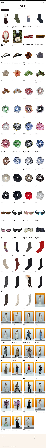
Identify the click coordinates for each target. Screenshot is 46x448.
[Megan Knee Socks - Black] (40, 282)
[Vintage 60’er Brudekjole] (28, 422)
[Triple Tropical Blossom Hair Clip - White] (17, 91)
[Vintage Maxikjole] (6, 369)
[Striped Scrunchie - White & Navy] (17, 160)
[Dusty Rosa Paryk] (6, 36)
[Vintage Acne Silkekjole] (28, 369)
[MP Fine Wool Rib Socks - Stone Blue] (28, 18)
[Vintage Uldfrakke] (17, 387)
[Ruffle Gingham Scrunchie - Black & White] (40, 109)
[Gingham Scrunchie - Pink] (40, 126)
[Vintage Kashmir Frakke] (17, 351)
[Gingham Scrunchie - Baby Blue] (28, 126)
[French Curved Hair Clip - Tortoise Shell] (17, 55)
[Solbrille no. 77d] (28, 212)
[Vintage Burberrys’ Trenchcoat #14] (40, 387)
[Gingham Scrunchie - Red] (6, 143)
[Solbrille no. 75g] (17, 229)
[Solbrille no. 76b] (6, 212)
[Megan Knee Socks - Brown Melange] (6, 300)
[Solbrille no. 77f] (17, 212)
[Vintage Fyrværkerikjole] (17, 369)
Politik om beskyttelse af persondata (7, 446)
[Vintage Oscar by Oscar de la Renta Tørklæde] (6, 404)
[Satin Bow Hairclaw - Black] (40, 229)
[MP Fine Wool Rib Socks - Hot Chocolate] (17, 264)
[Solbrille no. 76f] (6, 229)
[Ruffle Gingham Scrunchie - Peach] (40, 91)
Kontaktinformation (14, 446)
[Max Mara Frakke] (6, 351)
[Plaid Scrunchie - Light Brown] (28, 178)
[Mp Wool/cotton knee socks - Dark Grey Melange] (6, 282)
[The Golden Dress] (40, 351)
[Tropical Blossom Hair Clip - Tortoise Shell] (28, 55)
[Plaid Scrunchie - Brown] (40, 178)
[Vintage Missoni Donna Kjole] (40, 369)
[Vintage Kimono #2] (28, 351)
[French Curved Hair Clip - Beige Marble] (6, 55)
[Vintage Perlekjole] (17, 422)
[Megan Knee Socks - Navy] (17, 247)
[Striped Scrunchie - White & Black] (28, 160)
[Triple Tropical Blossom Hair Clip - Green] (28, 73)
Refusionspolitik (11, 446)
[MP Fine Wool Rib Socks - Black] (28, 264)
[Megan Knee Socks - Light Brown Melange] (17, 300)
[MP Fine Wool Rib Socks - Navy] (40, 18)
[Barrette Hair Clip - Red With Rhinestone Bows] (28, 36)
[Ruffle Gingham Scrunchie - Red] (28, 91)
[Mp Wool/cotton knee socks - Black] (17, 282)
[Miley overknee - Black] (28, 282)
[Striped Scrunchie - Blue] (40, 143)
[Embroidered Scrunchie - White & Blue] (40, 160)
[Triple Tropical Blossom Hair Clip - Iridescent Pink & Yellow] (6, 91)
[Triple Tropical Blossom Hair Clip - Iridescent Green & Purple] (40, 73)
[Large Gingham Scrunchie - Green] (17, 143)
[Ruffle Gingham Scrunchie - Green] (6, 109)
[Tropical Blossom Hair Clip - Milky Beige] (6, 73)
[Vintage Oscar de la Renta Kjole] (28, 404)
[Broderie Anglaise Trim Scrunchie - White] (40, 195)
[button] (43, 2)
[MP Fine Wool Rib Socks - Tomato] (40, 247)
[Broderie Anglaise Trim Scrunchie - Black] (17, 195)
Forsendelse (26, 0)
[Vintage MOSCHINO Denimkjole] (28, 334)
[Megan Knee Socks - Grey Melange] (28, 300)
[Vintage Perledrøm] (40, 334)
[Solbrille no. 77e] (40, 212)
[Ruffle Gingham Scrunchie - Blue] (17, 109)
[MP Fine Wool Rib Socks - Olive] (17, 18)
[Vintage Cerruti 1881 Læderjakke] (28, 387)
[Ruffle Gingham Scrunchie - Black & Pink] (28, 109)
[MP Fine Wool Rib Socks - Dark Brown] (28, 247)
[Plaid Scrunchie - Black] (6, 195)
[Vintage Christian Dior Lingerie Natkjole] (40, 404)
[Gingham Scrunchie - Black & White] (17, 126)
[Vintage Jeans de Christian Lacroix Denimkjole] (6, 422)
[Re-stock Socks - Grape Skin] (6, 247)
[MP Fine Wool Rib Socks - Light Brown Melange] (6, 264)
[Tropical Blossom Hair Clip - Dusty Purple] (40, 55)
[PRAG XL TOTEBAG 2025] (17, 36)
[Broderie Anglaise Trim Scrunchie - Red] (28, 195)
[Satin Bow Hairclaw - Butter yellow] (28, 229)
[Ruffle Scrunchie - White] (6, 126)
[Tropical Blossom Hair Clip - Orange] (17, 73)
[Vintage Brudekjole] (40, 300)
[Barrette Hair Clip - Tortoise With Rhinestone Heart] (40, 36)
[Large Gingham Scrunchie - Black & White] (28, 143)
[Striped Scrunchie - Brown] (6, 160)
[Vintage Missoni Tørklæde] (17, 404)
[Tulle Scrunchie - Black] (17, 178)
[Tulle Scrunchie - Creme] (6, 178)
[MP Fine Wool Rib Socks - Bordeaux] (6, 18)
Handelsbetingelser (3, 438)
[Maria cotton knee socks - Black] (40, 264)
